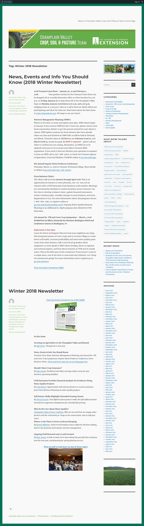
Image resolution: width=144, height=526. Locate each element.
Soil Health (109, 125)
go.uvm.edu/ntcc (41, 261)
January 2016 (110, 392)
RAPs (119, 198)
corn (117, 162)
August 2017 (110, 364)
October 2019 (110, 333)
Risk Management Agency (114, 206)
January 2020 (110, 328)
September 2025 (111, 293)
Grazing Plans (127, 174)
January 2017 (110, 376)
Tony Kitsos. (41, 387)
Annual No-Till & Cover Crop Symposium (120, 104)
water (118, 221)
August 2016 (110, 383)
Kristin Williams (43, 425)
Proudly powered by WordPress (62, 516)
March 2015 (110, 399)
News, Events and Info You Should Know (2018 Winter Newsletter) (48, 79)
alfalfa (125, 151)
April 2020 (109, 326)
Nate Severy (41, 437)
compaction (108, 162)
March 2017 (110, 373)
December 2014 (111, 406)
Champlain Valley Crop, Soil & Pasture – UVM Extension (29, 516)
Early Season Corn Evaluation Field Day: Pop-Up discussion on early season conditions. (120, 265)
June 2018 (109, 352)
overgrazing (127, 186)
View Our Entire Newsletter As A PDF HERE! (65, 300)
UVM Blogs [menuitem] (8, 2)
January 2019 (110, 343)
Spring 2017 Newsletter (112, 210)
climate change (128, 158)
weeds (106, 225)
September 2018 (111, 350)
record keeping (110, 202)
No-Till (108, 118)
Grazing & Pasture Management (117, 114)
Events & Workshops (113, 111)
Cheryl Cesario (42, 399)
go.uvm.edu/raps (88, 157)
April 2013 (109, 428)
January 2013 (110, 435)
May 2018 (109, 354)
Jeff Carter (40, 346)
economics (108, 166)
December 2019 (111, 331)
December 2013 (111, 418)
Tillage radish (109, 221)
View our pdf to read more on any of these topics (66, 447)
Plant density (129, 194)
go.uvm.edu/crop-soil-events (58, 170)
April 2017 (109, 371)
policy (106, 198)
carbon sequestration (112, 158)
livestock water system (123, 178)
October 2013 (110, 421)
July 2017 (109, 366)
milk (114, 182)
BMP (117, 155)
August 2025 (110, 295)
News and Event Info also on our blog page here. (68, 362)
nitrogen (121, 182)
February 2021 (111, 317)
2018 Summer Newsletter (113, 147)
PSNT (113, 198)
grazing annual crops (112, 174)
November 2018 (111, 345)
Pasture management (112, 190)
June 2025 (109, 298)
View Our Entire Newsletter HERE (49, 268)
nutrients (117, 186)
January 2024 (110, 307)
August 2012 (110, 444)
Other (108, 123)
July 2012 (109, 447)
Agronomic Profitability (114, 102)
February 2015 (111, 402)
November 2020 (111, 319)
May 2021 (109, 314)
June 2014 (109, 413)
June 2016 (109, 387)
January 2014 (110, 416)
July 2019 (109, 335)
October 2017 (110, 361)
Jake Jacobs (41, 371)
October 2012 (110, 439)
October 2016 (110, 378)
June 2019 (109, 338)
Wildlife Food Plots (118, 225)
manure (107, 182)
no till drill (108, 186)
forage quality (109, 170)
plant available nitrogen (113, 194)
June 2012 (109, 449)
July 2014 (109, 411)
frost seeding (121, 170)
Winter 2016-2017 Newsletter (114, 229)
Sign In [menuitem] (137, 2)
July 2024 (109, 302)
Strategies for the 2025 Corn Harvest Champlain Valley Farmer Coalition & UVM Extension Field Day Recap (119, 258)
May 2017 (109, 369)
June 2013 (109, 425)
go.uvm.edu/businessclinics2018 (48, 205)
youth (126, 233)
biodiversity (108, 155)
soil (127, 206)
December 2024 (111, 300)
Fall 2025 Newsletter (113, 253)
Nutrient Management (114, 121)
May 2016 (109, 390)
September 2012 (111, 442)
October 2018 (110, 347)
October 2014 (110, 409)
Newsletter (23, 111)
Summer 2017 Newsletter (113, 214)
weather (126, 221)
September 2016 (111, 380)
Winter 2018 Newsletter (17, 114)
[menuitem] (142, 2)
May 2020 (109, 324)
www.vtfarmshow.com (46, 113)
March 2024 (110, 305)
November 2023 (111, 309)
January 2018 (110, 359)
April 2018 (109, 357)
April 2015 (109, 397)
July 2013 (109, 423)
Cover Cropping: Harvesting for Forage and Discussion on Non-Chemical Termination (119, 272)
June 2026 (109, 291)
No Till (129, 182)
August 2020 (110, 321)
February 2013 (111, 432)
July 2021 (109, 312)
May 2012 (109, 451)
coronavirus (125, 162)
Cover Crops (110, 106)
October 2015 (110, 395)
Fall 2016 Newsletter (122, 166)
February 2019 (111, 340)
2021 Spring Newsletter (112, 151)
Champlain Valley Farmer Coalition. (49, 412)
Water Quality (110, 128)
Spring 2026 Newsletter (114, 251)
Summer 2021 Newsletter (113, 218)
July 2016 (109, 385)
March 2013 (110, 430)
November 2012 (111, 437)
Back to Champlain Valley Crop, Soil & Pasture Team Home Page (106, 21)
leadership (108, 178)
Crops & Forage (111, 109)
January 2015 (110, 404)
